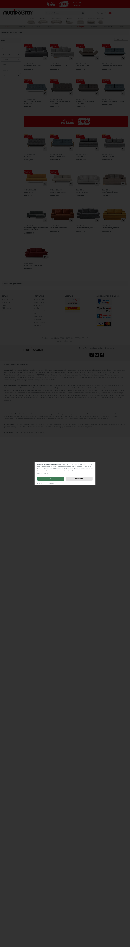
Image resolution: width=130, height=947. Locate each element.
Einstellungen (79, 479)
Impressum (51, 483)
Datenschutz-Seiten (43, 473)
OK (51, 479)
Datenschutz (41, 483)
